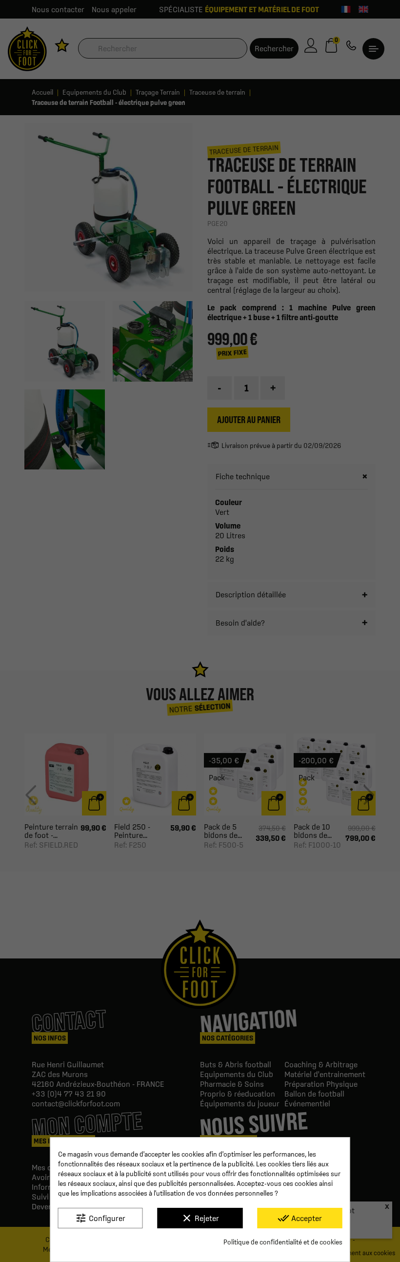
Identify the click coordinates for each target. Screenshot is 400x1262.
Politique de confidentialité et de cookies (282, 1242)
